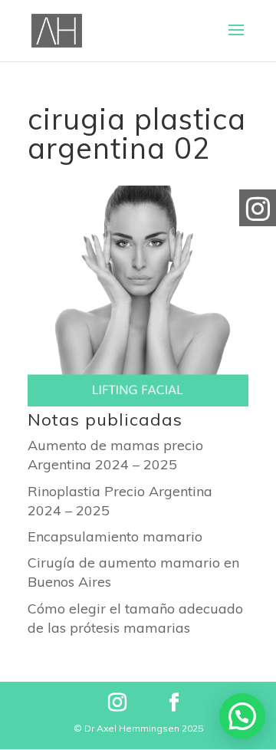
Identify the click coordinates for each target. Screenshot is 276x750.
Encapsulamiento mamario (115, 536)
